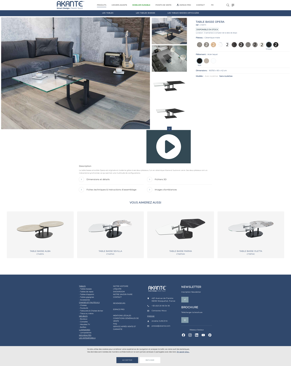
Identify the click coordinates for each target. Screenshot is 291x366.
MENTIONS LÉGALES (122, 315)
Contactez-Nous (159, 311)
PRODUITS (101, 5)
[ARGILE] (199, 46)
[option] (108, 12)
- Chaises (83, 305)
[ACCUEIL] (70, 5)
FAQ (115, 324)
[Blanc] (213, 62)
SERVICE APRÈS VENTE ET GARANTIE (124, 327)
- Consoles (83, 322)
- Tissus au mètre (86, 313)
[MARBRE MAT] (220, 46)
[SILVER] (247, 46)
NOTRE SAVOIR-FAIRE (122, 294)
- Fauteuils (83, 308)
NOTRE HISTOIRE (120, 286)
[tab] (145, 167)
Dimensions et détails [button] (98, 179)
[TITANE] (275, 46)
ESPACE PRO (185, 5)
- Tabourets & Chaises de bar (91, 311)
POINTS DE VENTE (163, 5)
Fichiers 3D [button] (161, 179)
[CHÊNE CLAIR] (213, 46)
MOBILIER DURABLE (141, 5)
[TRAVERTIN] (261, 46)
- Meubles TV (84, 324)
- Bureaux (83, 319)
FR (212, 5)
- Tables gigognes (86, 297)
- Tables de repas (86, 292)
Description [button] (85, 166)
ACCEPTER (127, 360)
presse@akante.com (161, 326)
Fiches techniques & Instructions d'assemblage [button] (111, 189)
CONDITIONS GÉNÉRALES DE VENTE (126, 319)
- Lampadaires (85, 333)
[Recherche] (228, 5)
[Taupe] (206, 62)
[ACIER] (234, 46)
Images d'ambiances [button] (166, 189)
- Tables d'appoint (86, 294)
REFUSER (150, 360)
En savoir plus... (183, 352)
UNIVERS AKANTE (119, 5)
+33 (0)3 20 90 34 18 (161, 306)
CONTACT (200, 5)
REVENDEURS (119, 303)
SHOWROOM (119, 292)
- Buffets (82, 327)
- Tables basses (85, 289)
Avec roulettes (211, 76)
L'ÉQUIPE (117, 289)
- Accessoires (84, 300)
